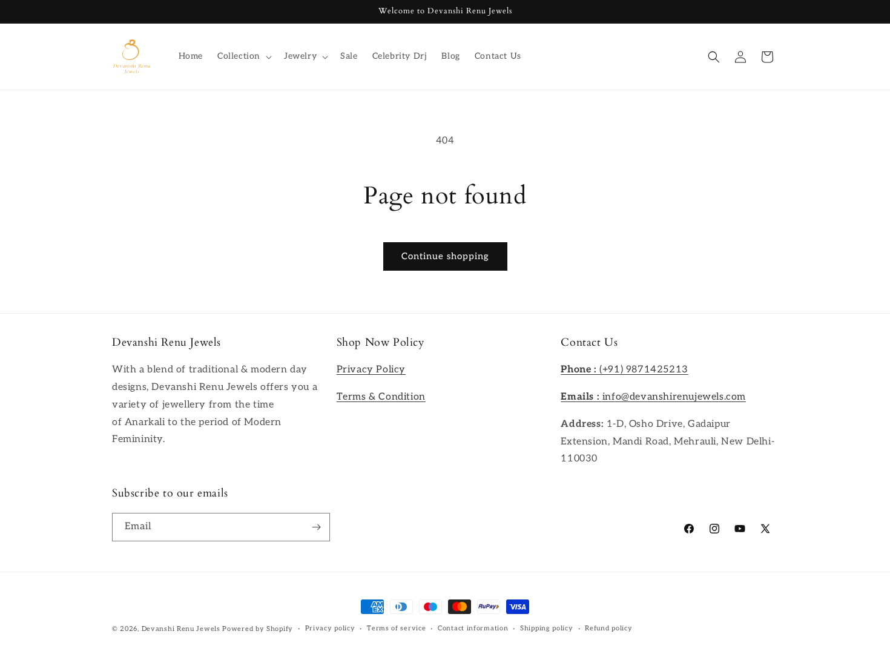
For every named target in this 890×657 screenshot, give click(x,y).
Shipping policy (546, 628)
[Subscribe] (316, 527)
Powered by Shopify (257, 629)
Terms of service (396, 628)
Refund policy (608, 628)
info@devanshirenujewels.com (653, 397)
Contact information (473, 628)
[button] (243, 56)
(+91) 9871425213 (624, 369)
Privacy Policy (371, 369)
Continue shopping (445, 256)
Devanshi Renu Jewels (181, 629)
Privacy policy (330, 628)
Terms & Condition (381, 397)
